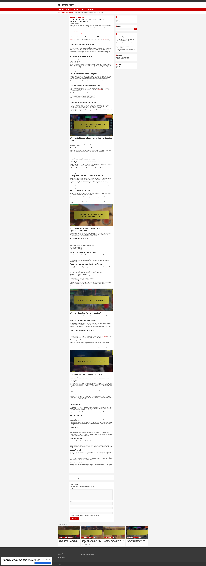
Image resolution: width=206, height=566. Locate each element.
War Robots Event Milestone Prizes (122, 57)
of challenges (104, 336)
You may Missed (63, 524)
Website (71, 510)
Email (71, 506)
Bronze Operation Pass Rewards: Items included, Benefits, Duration (136, 541)
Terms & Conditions (61, 557)
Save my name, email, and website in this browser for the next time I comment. (85, 515)
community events (78, 469)
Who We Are (68, 9)
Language (89, 9)
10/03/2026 (83, 544)
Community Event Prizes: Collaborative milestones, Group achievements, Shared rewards (91, 541)
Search (135, 29)
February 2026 (118, 67)
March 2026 (118, 66)
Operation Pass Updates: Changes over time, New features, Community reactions (68, 541)
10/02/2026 (72, 23)
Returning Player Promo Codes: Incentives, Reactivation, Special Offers (114, 541)
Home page (61, 9)
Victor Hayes (77, 23)
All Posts (83, 9)
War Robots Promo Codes (121, 59)
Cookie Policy (60, 553)
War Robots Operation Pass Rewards (77, 17)
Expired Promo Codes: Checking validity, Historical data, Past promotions (102, 477)
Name (71, 501)
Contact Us (75, 9)
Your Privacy (60, 554)
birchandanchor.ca (67, 5)
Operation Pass (72, 39)
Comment (72, 488)
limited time (101, 47)
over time (105, 457)
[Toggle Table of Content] (81, 33)
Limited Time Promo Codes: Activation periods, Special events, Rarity (79, 477)
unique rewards (105, 39)
